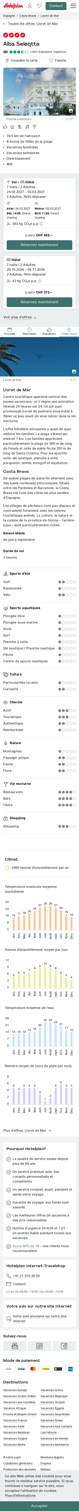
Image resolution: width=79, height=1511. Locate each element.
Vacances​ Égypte (52, 1408)
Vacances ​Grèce (52, 1390)
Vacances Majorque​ (54, 1396)
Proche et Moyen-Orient (19, 1414)
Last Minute (49, 1432)
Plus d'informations (20, 1495)
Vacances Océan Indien (19, 1396)
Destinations (15, 1382)
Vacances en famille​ (54, 1438)
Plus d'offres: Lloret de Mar (24, 1130)
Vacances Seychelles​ (55, 1414)
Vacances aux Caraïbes (19, 1402)
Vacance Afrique (14, 1408)
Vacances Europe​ (15, 1390)
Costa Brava (27, 16)
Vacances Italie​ (14, 1426)
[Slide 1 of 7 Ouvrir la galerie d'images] (39, 356)
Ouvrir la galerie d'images (71, 111)
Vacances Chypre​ (15, 1438)
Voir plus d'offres (18, 317)
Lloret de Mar (50, 16)
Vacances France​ (15, 1420)
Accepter (39, 1506)
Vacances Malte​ (14, 1444)
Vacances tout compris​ (56, 1426)
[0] (39, 6)
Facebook (64, 1346)
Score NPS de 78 (26, 1246)
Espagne (9, 16)
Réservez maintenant (39, 245)
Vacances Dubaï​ (52, 1420)
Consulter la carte (23, 60)
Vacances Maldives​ (16, 1432)
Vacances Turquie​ (53, 1402)
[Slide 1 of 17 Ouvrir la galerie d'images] (39, 92)
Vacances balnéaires (55, 1444)
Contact (56, 6)
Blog (39, 1346)
